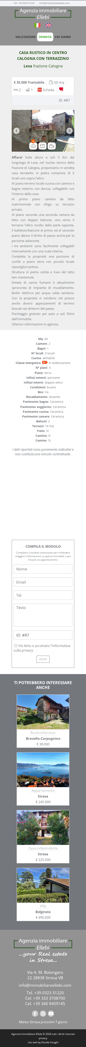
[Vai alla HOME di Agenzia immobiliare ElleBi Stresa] (43, 13)
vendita (45, 37)
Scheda (48, 90)
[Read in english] (48, 26)
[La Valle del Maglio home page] (43, 945)
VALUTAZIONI (25, 37)
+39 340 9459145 (49, 1003)
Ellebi (39, 1034)
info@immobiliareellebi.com (54, 3)
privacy (43, 1038)
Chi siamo (63, 37)
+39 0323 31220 (49, 992)
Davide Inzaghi (49, 1042)
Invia (43, 659)
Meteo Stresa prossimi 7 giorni (43, 1022)
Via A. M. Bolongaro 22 (45, 975)
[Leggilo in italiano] (37, 26)
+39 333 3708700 (49, 998)
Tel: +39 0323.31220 (24, 3)
